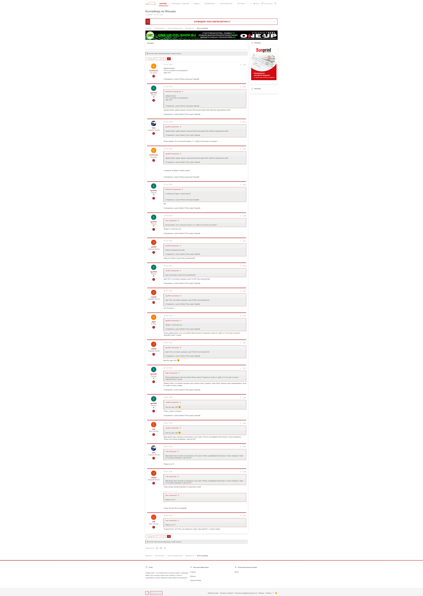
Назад (150, 59)
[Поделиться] (240, 65)
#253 (244, 397)
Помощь (261, 593)
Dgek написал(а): (171, 373)
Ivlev (153, 128)
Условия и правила (226, 593)
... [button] (158, 59)
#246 (244, 216)
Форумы (193, 576)
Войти (237, 572)
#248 (244, 266)
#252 (244, 368)
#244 (244, 149)
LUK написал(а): (171, 451)
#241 (244, 65)
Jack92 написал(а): (172, 270)
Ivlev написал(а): (171, 220)
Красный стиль (156, 593)
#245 (244, 184)
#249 (244, 291)
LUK (153, 429)
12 (165, 59)
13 (169, 59)
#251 (244, 343)
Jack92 (153, 247)
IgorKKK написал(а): (172, 127)
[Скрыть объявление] (274, 21)
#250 (244, 316)
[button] (168, 3)
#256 (244, 472)
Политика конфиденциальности (246, 593)
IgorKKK (150, 15)
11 (162, 59)
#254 (244, 423)
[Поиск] (275, 3)
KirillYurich (153, 71)
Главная (193, 572)
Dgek (154, 322)
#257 (244, 516)
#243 (244, 122)
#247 (244, 241)
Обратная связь (195, 580)
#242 (244, 87)
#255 (244, 447)
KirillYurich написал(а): (173, 91)
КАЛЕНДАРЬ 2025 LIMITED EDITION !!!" (212, 22)
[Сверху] (273, 593)
